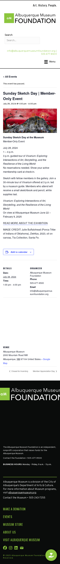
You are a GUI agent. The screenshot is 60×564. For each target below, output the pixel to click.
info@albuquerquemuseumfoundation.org (31, 50)
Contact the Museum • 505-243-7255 (24, 497)
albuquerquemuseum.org (22, 492)
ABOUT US (9, 532)
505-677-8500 (49, 54)
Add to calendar (19, 252)
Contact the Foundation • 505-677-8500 (22, 458)
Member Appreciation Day (44, 371)
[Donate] (51, 555)
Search (8, 35)
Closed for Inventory (19, 371)
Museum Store (13, 524)
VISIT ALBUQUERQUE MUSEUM (21, 539)
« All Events (10, 76)
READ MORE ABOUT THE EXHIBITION (25, 223)
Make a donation (14, 509)
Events (7, 516)
